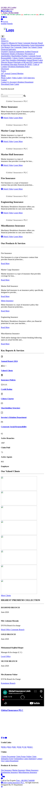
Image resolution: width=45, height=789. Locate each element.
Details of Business (17, 54)
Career (16, 84)
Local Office (6, 656)
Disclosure (5, 69)
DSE (20, 747)
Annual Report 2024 (9, 361)
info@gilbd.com (7, 11)
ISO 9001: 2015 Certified (8, 7)
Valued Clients (7, 371)
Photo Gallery (6, 78)
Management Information (20, 45)
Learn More (18, 118)
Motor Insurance (7, 301)
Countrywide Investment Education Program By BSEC (21, 63)
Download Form (7, 84)
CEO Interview (29, 78)
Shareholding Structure (10, 408)
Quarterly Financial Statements (12, 52)
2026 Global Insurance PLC (13, 783)
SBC (14, 747)
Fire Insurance (6, 770)
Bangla (10, 24)
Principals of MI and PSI (22, 62)
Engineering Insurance (9, 772)
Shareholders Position (19, 56)
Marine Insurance (18, 770)
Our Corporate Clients (18, 47)
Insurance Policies (8, 380)
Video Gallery (17, 78)
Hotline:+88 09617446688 (10, 13)
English (4, 24)
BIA (9, 747)
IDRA (4, 747)
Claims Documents (8, 757)
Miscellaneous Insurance (27, 772)
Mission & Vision (15, 43)
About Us (4, 43)
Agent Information (37, 45)
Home (3, 39)
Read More (5, 263)
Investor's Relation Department (21, 82)
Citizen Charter (18, 58)
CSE (25, 747)
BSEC (30, 747)
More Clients (6, 595)
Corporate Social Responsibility (14, 427)
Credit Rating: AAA (7, 9)
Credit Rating (6, 389)
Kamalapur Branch (8, 683)
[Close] (2, 94)
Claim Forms (21, 757)
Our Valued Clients (35, 47)
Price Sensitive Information (16, 60)
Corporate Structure (30, 43)
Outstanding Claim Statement (25, 759)
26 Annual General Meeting (12, 73)
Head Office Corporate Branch (12, 630)
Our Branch (5, 47)
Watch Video (8, 118)
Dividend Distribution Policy (19, 67)
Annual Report (32, 60)
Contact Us (5, 82)
